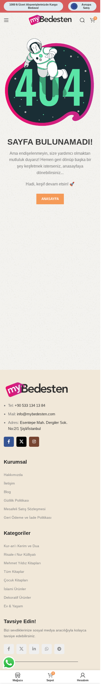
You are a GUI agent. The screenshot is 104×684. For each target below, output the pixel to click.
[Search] (82, 20)
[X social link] (21, 442)
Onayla (66, 675)
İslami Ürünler (15, 589)
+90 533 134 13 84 (29, 405)
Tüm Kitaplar (14, 572)
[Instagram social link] (34, 442)
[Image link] (36, 389)
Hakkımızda (13, 475)
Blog (7, 492)
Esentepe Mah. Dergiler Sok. (43, 422)
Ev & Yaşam (13, 606)
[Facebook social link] (9, 442)
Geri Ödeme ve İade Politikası (27, 517)
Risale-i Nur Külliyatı (20, 554)
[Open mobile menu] (6, 20)
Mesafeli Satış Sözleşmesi (24, 509)
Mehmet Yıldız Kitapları (22, 563)
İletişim (9, 483)
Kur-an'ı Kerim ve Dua (21, 546)
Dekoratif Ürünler (17, 597)
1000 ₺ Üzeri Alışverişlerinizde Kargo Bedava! (33, 6)
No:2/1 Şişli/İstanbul (24, 428)
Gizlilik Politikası (16, 500)
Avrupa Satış (86, 6)
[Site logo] (50, 20)
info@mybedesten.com (36, 414)
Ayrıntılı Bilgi (37, 675)
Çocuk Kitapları (16, 580)
